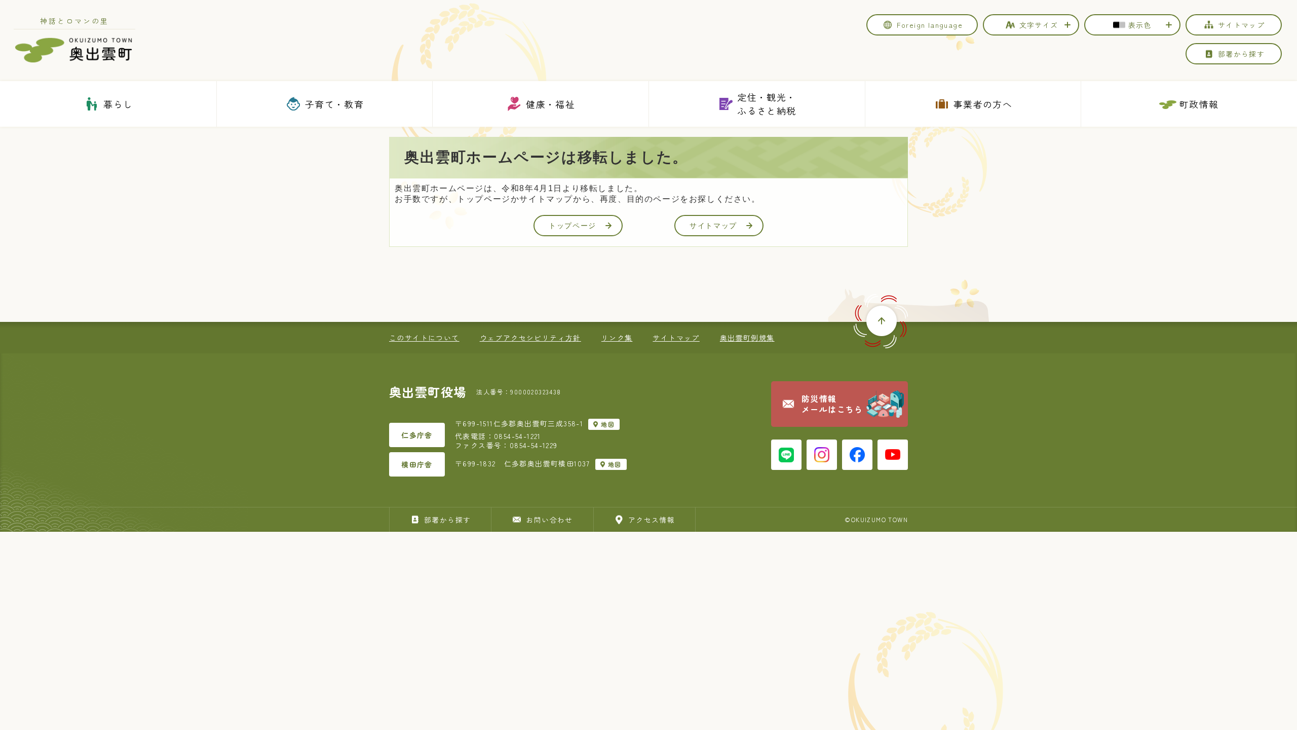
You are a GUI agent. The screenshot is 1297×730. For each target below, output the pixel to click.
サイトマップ (713, 226)
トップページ (572, 226)
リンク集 (617, 338)
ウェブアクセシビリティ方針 (530, 338)
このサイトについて (424, 338)
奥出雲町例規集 (747, 338)
